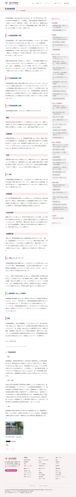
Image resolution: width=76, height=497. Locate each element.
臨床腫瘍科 (26, 461)
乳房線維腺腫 (56, 49)
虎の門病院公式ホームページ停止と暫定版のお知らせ (60, 38)
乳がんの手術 (56, 54)
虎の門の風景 (58, 474)
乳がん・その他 (42, 478)
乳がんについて (12, 10)
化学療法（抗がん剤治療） (60, 130)
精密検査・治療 (27, 470)
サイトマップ (32, 485)
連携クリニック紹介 (28, 465)
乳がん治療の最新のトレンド (60, 45)
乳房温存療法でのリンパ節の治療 (60, 94)
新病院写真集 (56, 189)
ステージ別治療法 (42, 463)
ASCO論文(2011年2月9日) (59, 204)
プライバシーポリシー (43, 485)
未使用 (54, 215)
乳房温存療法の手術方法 (59, 91)
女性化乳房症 (56, 175)
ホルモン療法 (57, 127)
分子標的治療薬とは (58, 137)
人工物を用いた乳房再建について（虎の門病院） (60, 73)
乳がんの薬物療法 (57, 103)
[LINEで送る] (13, 441)
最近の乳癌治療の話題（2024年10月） (59, 68)
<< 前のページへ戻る (10, 449)
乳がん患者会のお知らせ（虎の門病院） (59, 163)
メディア (57, 463)
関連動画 (57, 465)
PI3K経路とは (56, 201)
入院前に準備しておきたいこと (60, 87)
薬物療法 (40, 472)
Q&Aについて (58, 470)
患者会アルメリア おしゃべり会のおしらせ (60, 57)
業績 (25, 463)
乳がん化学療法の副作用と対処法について (60, 133)
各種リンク (58, 478)
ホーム (33, 3)
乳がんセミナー (56, 18)
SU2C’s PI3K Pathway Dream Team (60, 198)
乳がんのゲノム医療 (58, 117)
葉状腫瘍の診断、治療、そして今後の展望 (60, 26)
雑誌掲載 (57, 461)
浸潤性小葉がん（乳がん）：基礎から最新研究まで (60, 63)
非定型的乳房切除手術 (59, 98)
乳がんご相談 (58, 472)
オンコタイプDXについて (59, 124)
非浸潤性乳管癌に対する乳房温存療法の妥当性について (60, 209)
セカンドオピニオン (28, 472)
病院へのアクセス (27, 476)
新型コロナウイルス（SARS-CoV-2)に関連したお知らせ (60, 145)
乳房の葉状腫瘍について (59, 30)
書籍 (56, 459)
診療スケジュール (11, 470)
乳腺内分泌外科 (27, 459)
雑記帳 (17, 10)
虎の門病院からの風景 (59, 42)
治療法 (40, 461)
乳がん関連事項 (57, 142)
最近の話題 (56, 182)
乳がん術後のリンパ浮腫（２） (59, 153)
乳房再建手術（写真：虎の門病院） (60, 82)
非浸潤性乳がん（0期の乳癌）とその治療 (59, 168)
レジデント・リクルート (60, 476)
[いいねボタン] (7, 445)
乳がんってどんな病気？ (44, 459)
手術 (39, 470)
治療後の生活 (41, 465)
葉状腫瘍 (55, 23)
